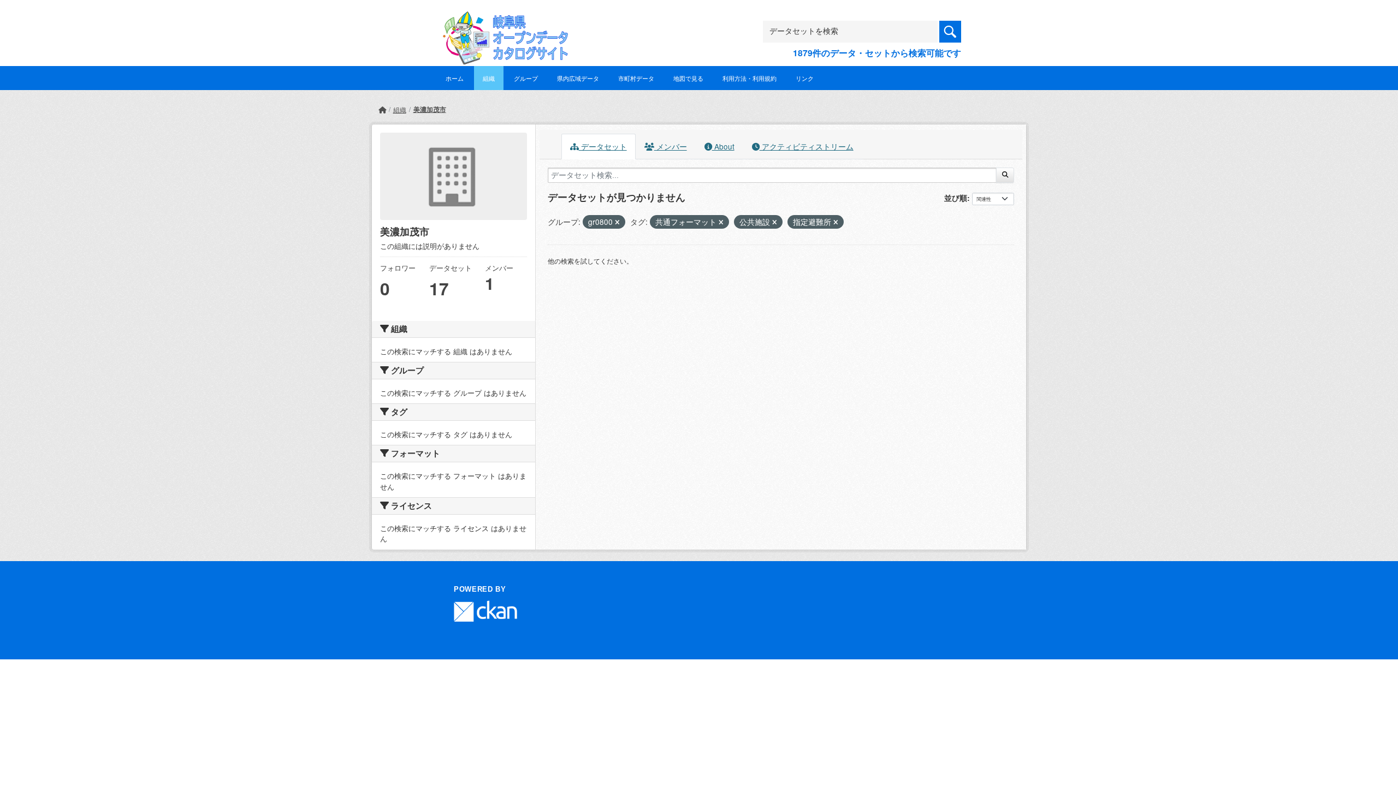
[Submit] (1005, 175)
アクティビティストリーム (807, 146)
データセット (603, 146)
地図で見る (688, 78)
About (723, 146)
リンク (805, 78)
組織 (489, 78)
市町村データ (636, 78)
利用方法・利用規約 (749, 78)
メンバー (670, 146)
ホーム (455, 78)
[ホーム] (382, 109)
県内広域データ (578, 78)
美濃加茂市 (429, 109)
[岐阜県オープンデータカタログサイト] (502, 20)
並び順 (955, 197)
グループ (526, 78)
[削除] (617, 222)
